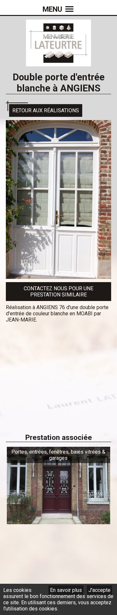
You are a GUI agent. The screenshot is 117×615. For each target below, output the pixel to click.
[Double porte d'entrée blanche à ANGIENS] (58, 276)
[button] (58, 5)
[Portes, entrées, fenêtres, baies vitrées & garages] (58, 521)
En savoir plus (66, 590)
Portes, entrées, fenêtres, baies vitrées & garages (58, 455)
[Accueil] (58, 63)
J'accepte (99, 590)
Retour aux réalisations (45, 110)
